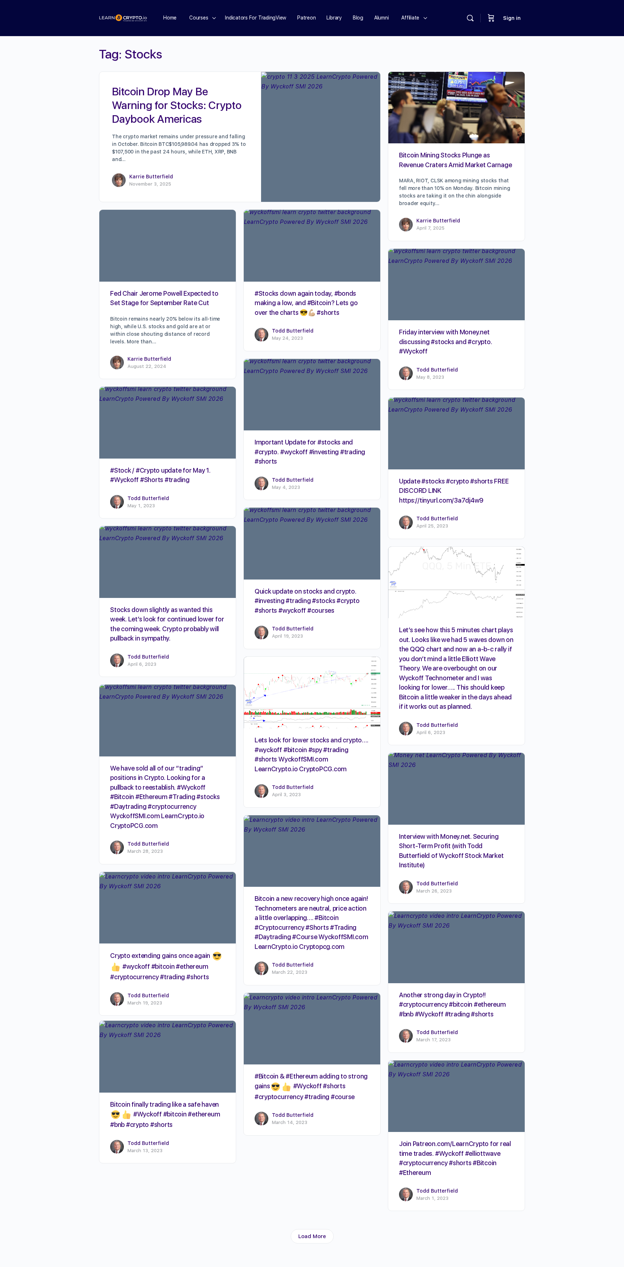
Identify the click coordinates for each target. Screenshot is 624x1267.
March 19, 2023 (144, 1003)
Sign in (512, 18)
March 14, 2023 (289, 1122)
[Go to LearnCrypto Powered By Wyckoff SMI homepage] (123, 17)
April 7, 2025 (430, 228)
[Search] (470, 18)
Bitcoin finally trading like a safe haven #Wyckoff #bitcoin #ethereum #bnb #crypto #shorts (165, 1114)
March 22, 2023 (289, 972)
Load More (312, 1236)
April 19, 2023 (287, 636)
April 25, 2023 (432, 526)
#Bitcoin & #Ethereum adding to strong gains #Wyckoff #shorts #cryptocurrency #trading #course (311, 1086)
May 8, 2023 (430, 377)
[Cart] (491, 18)
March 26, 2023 (434, 891)
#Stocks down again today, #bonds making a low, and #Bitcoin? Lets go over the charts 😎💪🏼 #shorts (306, 303)
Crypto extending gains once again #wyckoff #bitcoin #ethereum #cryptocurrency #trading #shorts (161, 966)
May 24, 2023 (287, 338)
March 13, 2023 (144, 1150)
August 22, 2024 (146, 366)
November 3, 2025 (150, 184)
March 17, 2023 (433, 1039)
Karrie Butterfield (151, 176)
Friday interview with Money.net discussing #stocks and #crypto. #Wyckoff (445, 341)
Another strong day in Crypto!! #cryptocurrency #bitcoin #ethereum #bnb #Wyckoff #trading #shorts (452, 1004)
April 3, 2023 (286, 794)
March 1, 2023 (432, 1198)
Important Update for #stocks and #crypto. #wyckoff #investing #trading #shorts (310, 451)
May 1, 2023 (141, 505)
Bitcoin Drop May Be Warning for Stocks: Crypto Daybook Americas (177, 105)
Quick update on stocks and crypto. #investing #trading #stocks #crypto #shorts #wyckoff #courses (307, 600)
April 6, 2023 (141, 664)
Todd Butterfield (292, 331)
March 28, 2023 (145, 851)
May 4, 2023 (286, 487)
